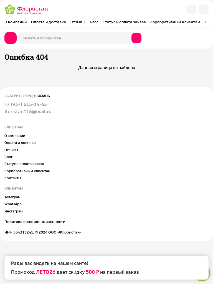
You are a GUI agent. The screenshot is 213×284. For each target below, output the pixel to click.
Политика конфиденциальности (34, 221)
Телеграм (12, 197)
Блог (94, 21)
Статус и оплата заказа (124, 21)
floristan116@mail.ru (28, 111)
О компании (15, 21)
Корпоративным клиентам (175, 21)
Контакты (12, 178)
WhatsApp (13, 204)
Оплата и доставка (48, 21)
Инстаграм (13, 211)
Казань (43, 95)
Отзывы (77, 21)
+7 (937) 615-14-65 (25, 104)
